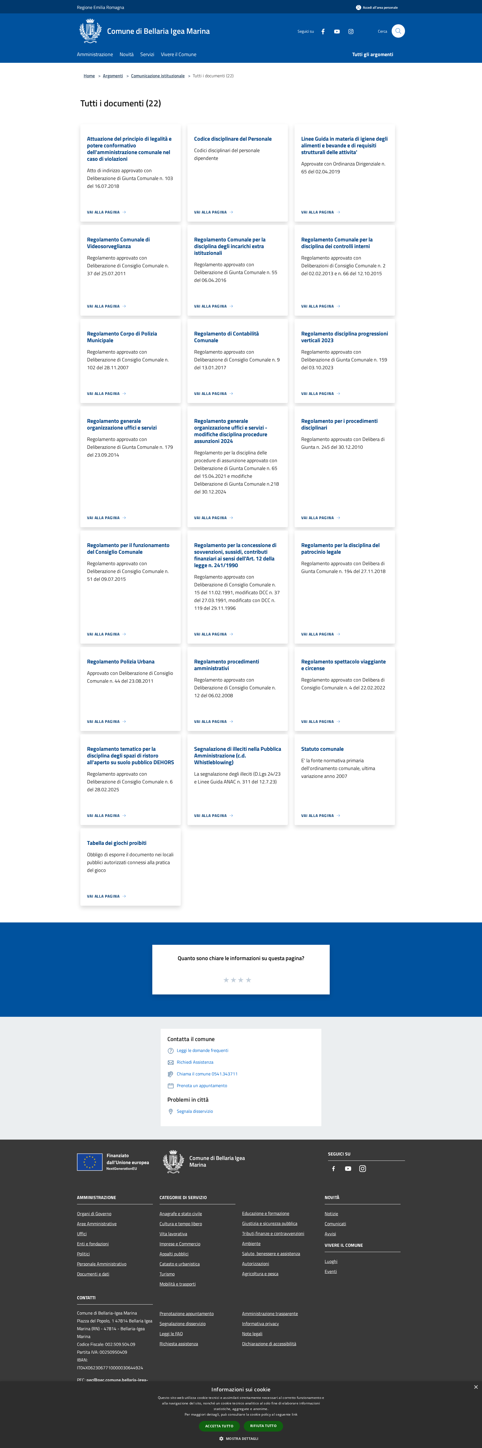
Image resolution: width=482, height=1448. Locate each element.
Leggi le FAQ (171, 1333)
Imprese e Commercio (180, 1243)
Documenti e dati (93, 1273)
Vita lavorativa (173, 1233)
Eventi (331, 1271)
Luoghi (331, 1261)
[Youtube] (334, 31)
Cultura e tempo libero (181, 1223)
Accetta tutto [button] (219, 1426)
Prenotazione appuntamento (187, 1313)
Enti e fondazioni (93, 1243)
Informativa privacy (260, 1323)
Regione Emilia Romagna (100, 7)
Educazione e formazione (265, 1213)
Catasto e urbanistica (180, 1263)
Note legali (252, 1333)
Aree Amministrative (97, 1223)
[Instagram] (348, 31)
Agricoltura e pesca (260, 1273)
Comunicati (335, 1223)
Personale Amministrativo (101, 1263)
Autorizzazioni (255, 1263)
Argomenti (113, 75)
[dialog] (241, 1414)
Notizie (331, 1213)
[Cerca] (398, 31)
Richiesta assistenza (179, 1343)
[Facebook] (320, 31)
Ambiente (251, 1243)
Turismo (167, 1273)
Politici (83, 1253)
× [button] (476, 1387)
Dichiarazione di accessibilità (269, 1343)
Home (89, 75)
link (294, 1414)
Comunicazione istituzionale (158, 75)
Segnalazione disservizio (183, 1323)
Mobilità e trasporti (178, 1284)
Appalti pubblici (174, 1253)
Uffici (82, 1233)
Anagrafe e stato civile (181, 1213)
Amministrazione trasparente (270, 1313)
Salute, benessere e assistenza (271, 1253)
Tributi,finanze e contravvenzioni (273, 1233)
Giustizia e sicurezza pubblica (269, 1223)
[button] (240, 1438)
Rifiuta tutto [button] (263, 1425)
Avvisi (330, 1233)
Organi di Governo (94, 1213)
